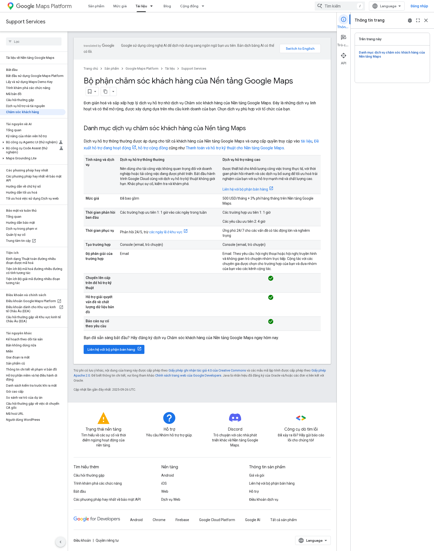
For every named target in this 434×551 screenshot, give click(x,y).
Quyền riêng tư (107, 540)
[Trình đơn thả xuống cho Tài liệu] (153, 6)
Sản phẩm (96, 6)
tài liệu (306, 141)
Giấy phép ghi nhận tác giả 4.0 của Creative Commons (207, 370)
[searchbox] (34, 41)
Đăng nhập (419, 6)
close (426, 20)
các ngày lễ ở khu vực (165, 232)
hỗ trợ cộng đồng (153, 148)
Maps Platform (54, 6)
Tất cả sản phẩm (283, 520)
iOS (164, 483)
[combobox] (340, 6)
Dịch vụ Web (170, 499)
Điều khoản (82, 540)
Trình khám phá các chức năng (98, 483)
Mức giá (120, 6)
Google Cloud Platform (217, 520)
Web (164, 491)
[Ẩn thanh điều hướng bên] (61, 542)
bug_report (410, 20)
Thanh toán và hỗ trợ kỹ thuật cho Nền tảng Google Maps (235, 148)
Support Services (25, 22)
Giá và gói (256, 475)
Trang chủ (91, 68)
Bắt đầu (80, 491)
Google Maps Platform (142, 68)
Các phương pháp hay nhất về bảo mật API (107, 499)
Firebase (182, 520)
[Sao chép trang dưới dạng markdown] (105, 91)
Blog (167, 6)
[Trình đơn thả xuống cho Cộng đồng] (204, 6)
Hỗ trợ (254, 491)
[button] (33, 142)
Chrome (159, 520)
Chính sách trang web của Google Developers (188, 375)
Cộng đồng (189, 6)
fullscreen (418, 20)
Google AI (252, 520)
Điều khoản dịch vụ (263, 499)
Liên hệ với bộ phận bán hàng (245, 189)
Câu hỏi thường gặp (89, 475)
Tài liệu (141, 6)
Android (167, 475)
